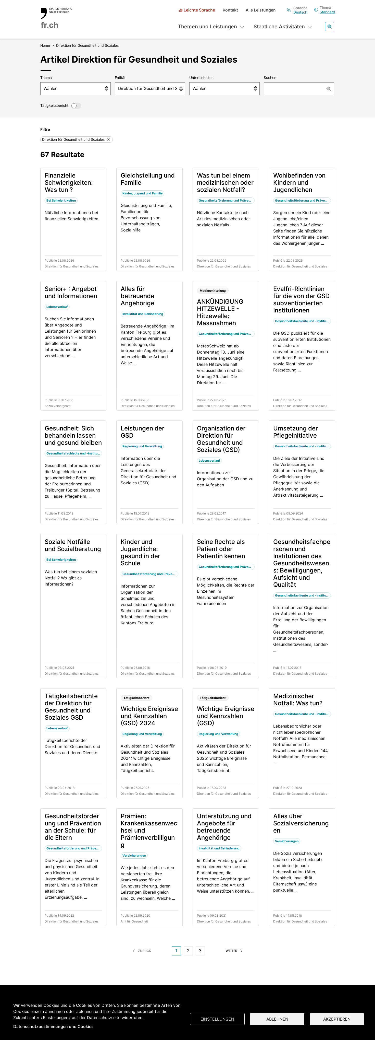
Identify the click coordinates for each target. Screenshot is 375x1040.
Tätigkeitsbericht (54, 105)
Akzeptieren (337, 1019)
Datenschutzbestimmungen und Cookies (53, 1026)
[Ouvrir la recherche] (329, 26)
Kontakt (230, 10)
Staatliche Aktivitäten (279, 27)
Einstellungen (217, 1019)
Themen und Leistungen (207, 27)
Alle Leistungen (261, 10)
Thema (46, 77)
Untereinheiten (201, 77)
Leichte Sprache (199, 10)
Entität (120, 77)
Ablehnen (277, 1019)
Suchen (270, 77)
